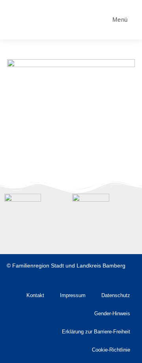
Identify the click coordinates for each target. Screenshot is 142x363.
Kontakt (35, 295)
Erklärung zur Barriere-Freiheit (96, 332)
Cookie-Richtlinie (111, 350)
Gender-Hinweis (112, 313)
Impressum (73, 295)
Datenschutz (115, 295)
